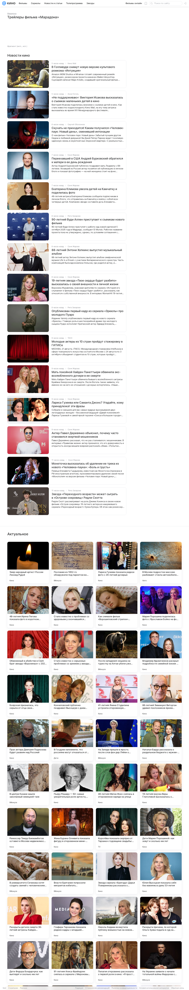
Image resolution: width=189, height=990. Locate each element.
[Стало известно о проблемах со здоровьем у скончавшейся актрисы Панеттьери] (72, 607)
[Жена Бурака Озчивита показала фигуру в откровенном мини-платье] (72, 829)
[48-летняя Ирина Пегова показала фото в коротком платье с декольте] (28, 607)
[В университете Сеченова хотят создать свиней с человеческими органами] (28, 873)
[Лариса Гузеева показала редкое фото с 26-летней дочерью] (116, 562)
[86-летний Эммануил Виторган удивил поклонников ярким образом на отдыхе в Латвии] (161, 696)
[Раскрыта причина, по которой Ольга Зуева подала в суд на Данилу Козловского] (161, 917)
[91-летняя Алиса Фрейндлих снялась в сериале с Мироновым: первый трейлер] (72, 962)
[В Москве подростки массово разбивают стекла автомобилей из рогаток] (161, 562)
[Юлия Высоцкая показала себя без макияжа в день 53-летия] (161, 873)
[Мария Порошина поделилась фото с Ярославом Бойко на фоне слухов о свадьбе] (161, 607)
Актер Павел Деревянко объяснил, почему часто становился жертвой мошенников (85, 434)
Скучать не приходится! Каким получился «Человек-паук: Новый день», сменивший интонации (88, 129)
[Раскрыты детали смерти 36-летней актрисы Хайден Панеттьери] (28, 917)
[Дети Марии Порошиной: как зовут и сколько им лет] (161, 829)
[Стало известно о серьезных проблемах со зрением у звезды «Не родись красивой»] (72, 651)
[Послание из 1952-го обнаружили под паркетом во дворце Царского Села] (72, 562)
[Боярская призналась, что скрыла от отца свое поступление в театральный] (28, 696)
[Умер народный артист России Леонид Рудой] (28, 562)
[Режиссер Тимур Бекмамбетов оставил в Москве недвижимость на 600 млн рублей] (28, 829)
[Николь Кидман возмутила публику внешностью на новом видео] (116, 917)
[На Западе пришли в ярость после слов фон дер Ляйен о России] (116, 740)
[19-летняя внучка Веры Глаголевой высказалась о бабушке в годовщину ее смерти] (161, 784)
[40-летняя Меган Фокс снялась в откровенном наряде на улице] (116, 784)
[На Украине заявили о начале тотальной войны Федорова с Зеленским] (161, 962)
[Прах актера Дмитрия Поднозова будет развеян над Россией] (28, 740)
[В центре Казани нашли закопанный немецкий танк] (28, 784)
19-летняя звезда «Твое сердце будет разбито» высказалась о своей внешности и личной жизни (85, 282)
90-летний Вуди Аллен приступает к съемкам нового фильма (88, 221)
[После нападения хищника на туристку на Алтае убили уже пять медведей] (116, 651)
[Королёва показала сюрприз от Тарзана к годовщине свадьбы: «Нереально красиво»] (116, 829)
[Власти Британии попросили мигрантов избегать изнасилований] (72, 873)
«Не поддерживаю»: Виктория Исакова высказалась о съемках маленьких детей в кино (87, 99)
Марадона (11, 13)
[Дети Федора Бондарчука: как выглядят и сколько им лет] (28, 962)
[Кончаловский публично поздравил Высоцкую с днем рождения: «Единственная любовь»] (72, 696)
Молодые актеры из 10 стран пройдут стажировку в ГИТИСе (87, 343)
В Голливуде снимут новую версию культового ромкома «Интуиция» (83, 68)
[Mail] (4, 3)
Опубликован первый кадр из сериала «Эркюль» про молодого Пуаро (87, 312)
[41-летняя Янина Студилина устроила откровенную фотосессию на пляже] (116, 696)
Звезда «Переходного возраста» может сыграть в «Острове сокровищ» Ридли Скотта (85, 495)
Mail (4, 988)
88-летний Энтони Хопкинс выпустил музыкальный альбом (87, 251)
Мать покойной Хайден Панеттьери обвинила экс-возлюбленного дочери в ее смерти (86, 373)
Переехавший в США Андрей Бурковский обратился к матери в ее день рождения (87, 160)
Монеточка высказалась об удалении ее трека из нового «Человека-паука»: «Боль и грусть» (85, 465)
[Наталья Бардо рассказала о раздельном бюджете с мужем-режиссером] (161, 740)
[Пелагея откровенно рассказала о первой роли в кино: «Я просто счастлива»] (116, 962)
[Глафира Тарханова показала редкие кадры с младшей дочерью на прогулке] (72, 917)
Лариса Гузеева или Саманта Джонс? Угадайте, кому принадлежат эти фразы (88, 404)
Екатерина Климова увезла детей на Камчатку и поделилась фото (84, 190)
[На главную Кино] (10, 3)
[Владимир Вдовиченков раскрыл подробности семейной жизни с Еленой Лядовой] (161, 651)
